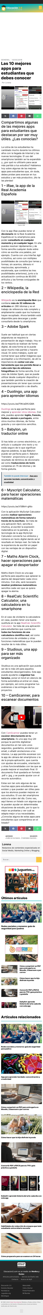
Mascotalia (26, 1285)
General (5, 60)
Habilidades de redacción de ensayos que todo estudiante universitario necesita (21, 1227)
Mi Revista (26, 1293)
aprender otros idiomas (24, 412)
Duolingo (6, 409)
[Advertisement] (21, 34)
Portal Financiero (29, 1291)
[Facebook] (20, 2)
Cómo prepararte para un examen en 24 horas (20, 1256)
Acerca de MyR (26, 1279)
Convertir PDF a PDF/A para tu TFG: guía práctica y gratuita (31, 992)
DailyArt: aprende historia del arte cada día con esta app (30, 1004)
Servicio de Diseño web (30, 1277)
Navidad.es (5, 1291)
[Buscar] (39, 859)
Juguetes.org (6, 1293)
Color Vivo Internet (15, 1302)
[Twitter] (23, 2)
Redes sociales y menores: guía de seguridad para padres (18, 927)
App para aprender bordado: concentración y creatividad (20, 1078)
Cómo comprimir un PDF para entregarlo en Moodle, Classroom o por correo (30, 969)
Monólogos (5, 1296)
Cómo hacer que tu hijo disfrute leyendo (30, 979)
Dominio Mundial (7, 1288)
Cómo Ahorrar (28, 1288)
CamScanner (13, 733)
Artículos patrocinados (11, 1277)
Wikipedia (6, 300)
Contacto (15, 1279)
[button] (40, 7)
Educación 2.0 (6, 1285)
